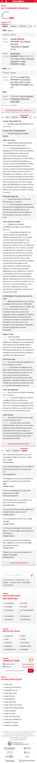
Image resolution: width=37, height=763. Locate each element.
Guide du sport (9, 714)
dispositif (29, 96)
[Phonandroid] (27, 760)
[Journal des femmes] (9, 748)
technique (25, 99)
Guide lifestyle (9, 699)
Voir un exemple (28, 664)
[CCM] (27, 748)
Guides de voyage (11, 722)
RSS (22, 734)
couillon (27, 82)
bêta (16, 82)
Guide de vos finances (12, 687)
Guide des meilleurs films (14, 708)
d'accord (26, 124)
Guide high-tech (10, 693)
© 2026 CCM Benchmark (18, 739)
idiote (27, 77)
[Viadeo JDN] (27, 756)
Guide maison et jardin (13, 705)
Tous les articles (15, 734)
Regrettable (15, 54)
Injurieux (6, 41)
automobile (15, 101)
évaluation (16, 99)
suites (26, 133)
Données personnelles (8, 736)
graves (5, 136)
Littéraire (7, 126)
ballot (22, 64)
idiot (12, 44)
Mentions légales (14, 737)
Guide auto (8, 684)
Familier (6, 56)
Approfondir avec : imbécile (18, 110)
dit (16, 59)
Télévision (7, 667)
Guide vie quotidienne (12, 719)
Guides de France (10, 690)
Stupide (13, 39)
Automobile (7, 99)
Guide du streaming (12, 717)
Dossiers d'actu (9, 664)
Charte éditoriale (24, 732)
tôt (23, 59)
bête (16, 44)
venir (23, 61)
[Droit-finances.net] (27, 752)
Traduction (22, 26)
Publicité (32, 732)
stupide (22, 77)
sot (21, 41)
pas (11, 124)
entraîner (17, 133)
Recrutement (28, 734)
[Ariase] (9, 761)
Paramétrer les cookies (21, 736)
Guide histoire (9, 696)
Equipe (16, 732)
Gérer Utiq (32, 736)
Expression (16, 451)
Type (21, 96)
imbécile (26, 41)
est (21, 56)
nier (16, 124)
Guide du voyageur (11, 725)
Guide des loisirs (10, 702)
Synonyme (13, 26)
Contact (7, 734)
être (20, 124)
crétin (21, 82)
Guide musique (10, 711)
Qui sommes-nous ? (7, 732)
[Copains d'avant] (9, 756)
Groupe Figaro (24, 737)
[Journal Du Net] (9, 752)
